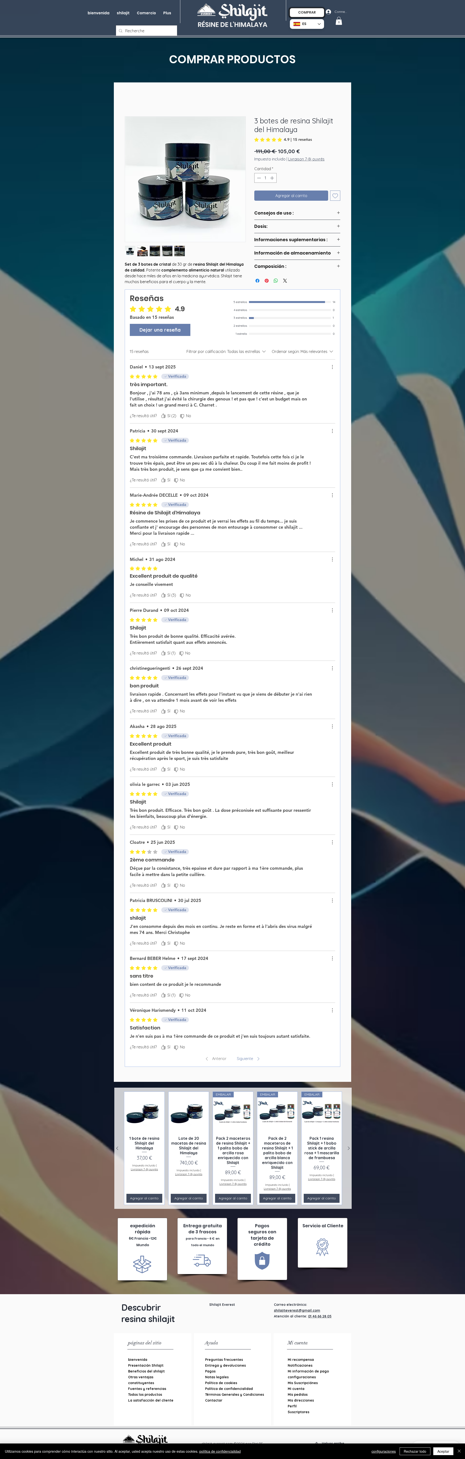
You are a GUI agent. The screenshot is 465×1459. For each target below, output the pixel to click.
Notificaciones (300, 589)
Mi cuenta (296, 612)
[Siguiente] (349, 372)
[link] (283, 140)
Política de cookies (221, 606)
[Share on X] (285, 282)
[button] (146, 13)
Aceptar (443, 1451)
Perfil (292, 630)
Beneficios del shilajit (146, 595)
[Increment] (272, 178)
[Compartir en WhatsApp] (276, 282)
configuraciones (302, 600)
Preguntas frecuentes (224, 583)
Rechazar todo (415, 1451)
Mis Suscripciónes (303, 606)
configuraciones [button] (384, 1451)
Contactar (213, 624)
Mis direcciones (301, 624)
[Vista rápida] (144, 335)
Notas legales (217, 600)
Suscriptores (298, 635)
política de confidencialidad (220, 1451)
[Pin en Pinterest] (267, 282)
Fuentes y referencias (147, 612)
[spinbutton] (265, 178)
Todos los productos (145, 618)
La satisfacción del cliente (150, 624)
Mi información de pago (308, 595)
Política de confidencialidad (229, 612)
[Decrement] (258, 178)
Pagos (210, 595)
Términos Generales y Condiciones (230, 618)
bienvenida (137, 583)
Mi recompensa (301, 583)
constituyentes (141, 606)
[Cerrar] (459, 1451)
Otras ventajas (140, 600)
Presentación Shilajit (145, 589)
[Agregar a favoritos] (335, 196)
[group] (233, 372)
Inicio (129, 99)
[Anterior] (117, 372)
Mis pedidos (298, 618)
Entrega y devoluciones (225, 589)
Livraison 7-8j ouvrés (306, 160)
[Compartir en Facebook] (257, 282)
